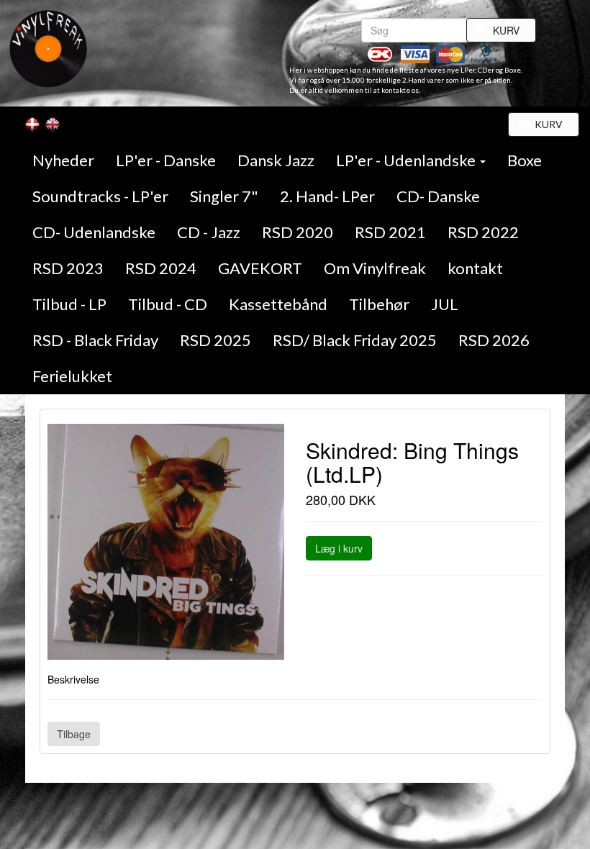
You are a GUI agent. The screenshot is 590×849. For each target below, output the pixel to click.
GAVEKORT (260, 268)
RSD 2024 (160, 268)
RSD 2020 (297, 232)
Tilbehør (379, 304)
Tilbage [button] (74, 734)
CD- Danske (438, 196)
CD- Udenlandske (93, 232)
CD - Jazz (208, 232)
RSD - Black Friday (95, 340)
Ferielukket (72, 376)
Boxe (524, 160)
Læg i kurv (339, 548)
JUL (444, 304)
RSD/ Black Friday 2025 (355, 340)
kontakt (475, 268)
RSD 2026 (494, 340)
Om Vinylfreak (375, 268)
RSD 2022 (483, 232)
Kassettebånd (278, 304)
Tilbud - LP (69, 304)
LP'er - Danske (166, 160)
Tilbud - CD (167, 304)
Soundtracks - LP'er (100, 196)
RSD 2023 (68, 268)
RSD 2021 (390, 232)
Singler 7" (224, 196)
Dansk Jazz (275, 160)
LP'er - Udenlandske (407, 160)
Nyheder (63, 160)
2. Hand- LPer (327, 196)
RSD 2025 (215, 340)
